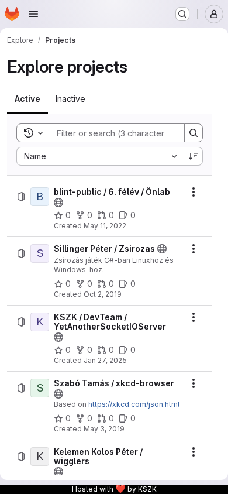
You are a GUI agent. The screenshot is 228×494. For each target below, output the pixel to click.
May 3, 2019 (104, 428)
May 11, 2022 (105, 225)
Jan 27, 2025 (105, 360)
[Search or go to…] (182, 14)
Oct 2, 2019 (103, 294)
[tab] (27, 99)
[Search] (193, 133)
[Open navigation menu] (33, 14)
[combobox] (100, 156)
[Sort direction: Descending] (193, 156)
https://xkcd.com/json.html (133, 404)
